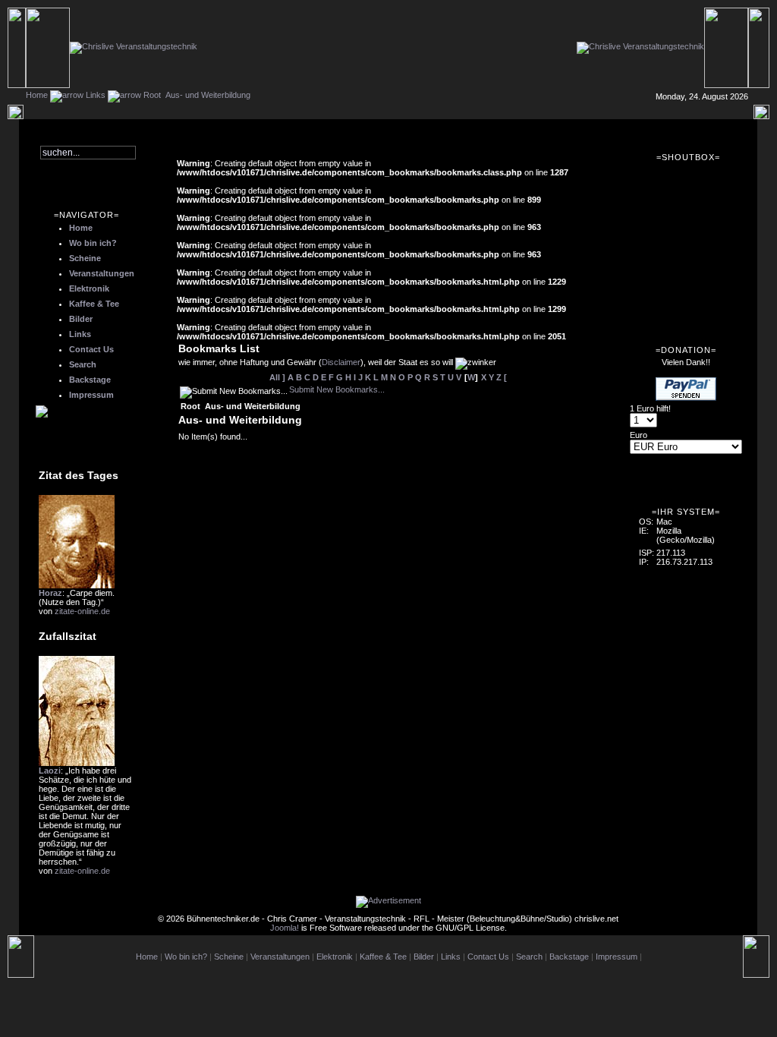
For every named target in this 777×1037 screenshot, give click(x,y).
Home (37, 94)
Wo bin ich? (93, 242)
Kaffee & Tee (94, 303)
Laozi (50, 770)
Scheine (85, 258)
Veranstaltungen (101, 273)
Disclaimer (341, 362)
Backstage (90, 379)
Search (82, 364)
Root (152, 94)
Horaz (50, 592)
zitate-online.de (82, 611)
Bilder (81, 318)
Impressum (91, 394)
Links (95, 94)
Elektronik (89, 288)
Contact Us (91, 349)
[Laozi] (77, 763)
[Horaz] (77, 585)
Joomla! (284, 927)
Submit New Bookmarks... (337, 389)
